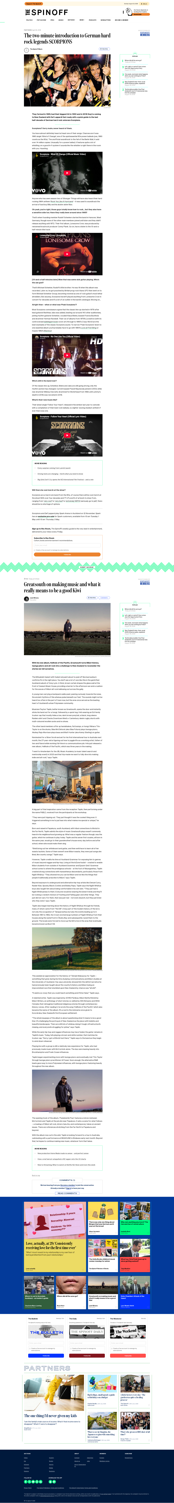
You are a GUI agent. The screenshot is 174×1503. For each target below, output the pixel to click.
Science (26, 1471)
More (81, 20)
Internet (26, 1464)
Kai (25, 1461)
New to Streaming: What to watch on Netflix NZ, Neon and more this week (66, 1165)
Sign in (145, 3)
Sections (71, 20)
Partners (28, 30)
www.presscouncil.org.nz (47, 1496)
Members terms (104, 1461)
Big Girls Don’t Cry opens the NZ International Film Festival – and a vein (65, 479)
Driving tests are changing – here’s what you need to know (60, 474)
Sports (51, 1464)
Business (52, 1471)
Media (51, 1468)
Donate (102, 1458)
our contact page (106, 1494)
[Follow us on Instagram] (37, 1483)
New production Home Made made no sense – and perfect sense (63, 1153)
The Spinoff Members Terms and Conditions (50, 1488)
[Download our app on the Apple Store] (50, 1483)
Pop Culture (41, 20)
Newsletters (106, 20)
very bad (59, 501)
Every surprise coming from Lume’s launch (54, 468)
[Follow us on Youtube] (33, 1483)
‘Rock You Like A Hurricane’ (61, 201)
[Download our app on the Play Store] (54, 1483)
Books (61, 20)
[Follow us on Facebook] (26, 1483)
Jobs (88, 1461)
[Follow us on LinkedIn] (41, 1483)
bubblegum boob (51, 321)
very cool (48, 501)
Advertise (90, 1458)
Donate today (138, 14)
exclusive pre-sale (46, 516)
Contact (76, 1458)
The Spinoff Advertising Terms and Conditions (83, 1488)
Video (26, 1458)
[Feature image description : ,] (135, 1383)
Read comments (67, 1193)
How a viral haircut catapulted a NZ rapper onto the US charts (62, 1159)
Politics (29, 20)
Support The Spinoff (33, 4)
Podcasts (92, 20)
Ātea (52, 20)
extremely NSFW (73, 501)
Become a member (121, 20)
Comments (104, 597)
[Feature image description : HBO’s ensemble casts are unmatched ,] (135, 1421)
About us (77, 1461)
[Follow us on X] (29, 1483)
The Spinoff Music (36, 49)
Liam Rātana (34, 598)
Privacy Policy (28, 1488)
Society (51, 1458)
